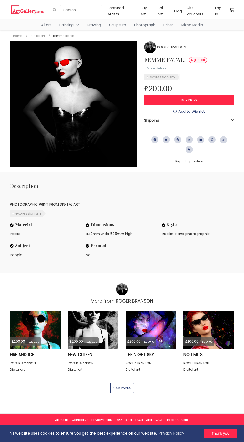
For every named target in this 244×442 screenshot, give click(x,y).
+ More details (155, 68)
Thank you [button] (220, 433)
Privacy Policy (102, 419)
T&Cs (139, 419)
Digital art (37, 36)
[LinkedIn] (201, 139)
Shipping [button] (151, 120)
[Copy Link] (223, 139)
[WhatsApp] (212, 139)
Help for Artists (177, 419)
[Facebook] (155, 139)
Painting (67, 24)
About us (62, 419)
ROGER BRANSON (171, 46)
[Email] (189, 139)
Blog (178, 10)
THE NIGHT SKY (140, 354)
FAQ (119, 419)
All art (46, 24)
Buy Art (144, 10)
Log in (218, 10)
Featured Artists (116, 10)
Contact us (80, 419)
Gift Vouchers (195, 10)
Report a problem (189, 161)
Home (17, 36)
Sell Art (160, 10)
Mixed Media (192, 24)
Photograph (144, 24)
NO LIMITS (193, 354)
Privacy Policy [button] (171, 433)
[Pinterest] (178, 139)
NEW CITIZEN (80, 354)
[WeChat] (189, 149)
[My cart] (232, 10)
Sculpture (117, 24)
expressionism (162, 77)
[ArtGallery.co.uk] (27, 9)
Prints (168, 24)
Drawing (94, 24)
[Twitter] (166, 139)
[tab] (189, 120)
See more (122, 387)
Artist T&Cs (154, 419)
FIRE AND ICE (22, 354)
